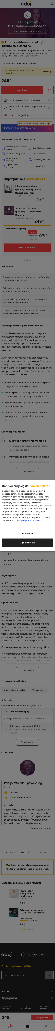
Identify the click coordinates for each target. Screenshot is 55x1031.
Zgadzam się (27, 542)
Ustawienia (27, 533)
